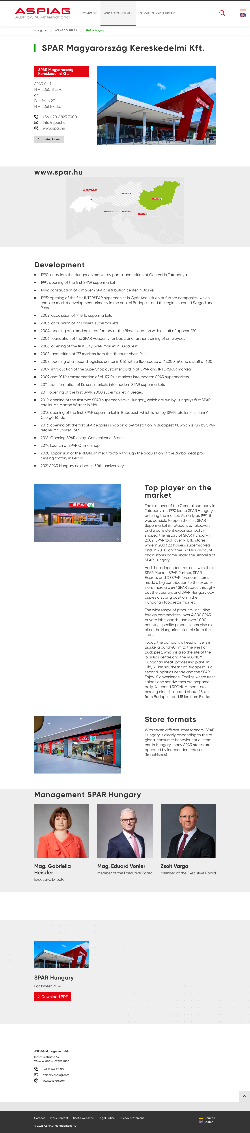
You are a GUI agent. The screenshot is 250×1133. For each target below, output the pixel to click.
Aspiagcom (40, 30)
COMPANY (89, 13)
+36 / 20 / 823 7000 (59, 117)
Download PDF (55, 996)
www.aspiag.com (54, 1080)
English (208, 1121)
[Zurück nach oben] (244, 1096)
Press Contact (59, 1118)
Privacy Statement (132, 1118)
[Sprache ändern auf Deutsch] (243, 11)
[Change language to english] (243, 15)
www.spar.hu (53, 128)
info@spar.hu (54, 122)
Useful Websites (83, 1118)
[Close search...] (228, 13)
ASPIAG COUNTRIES (118, 13)
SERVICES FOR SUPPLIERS (158, 13)
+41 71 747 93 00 (53, 1069)
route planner (51, 139)
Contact (39, 1118)
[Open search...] (222, 13)
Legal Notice (107, 1118)
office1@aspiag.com (56, 1075)
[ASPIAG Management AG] (44, 13)
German (209, 1118)
